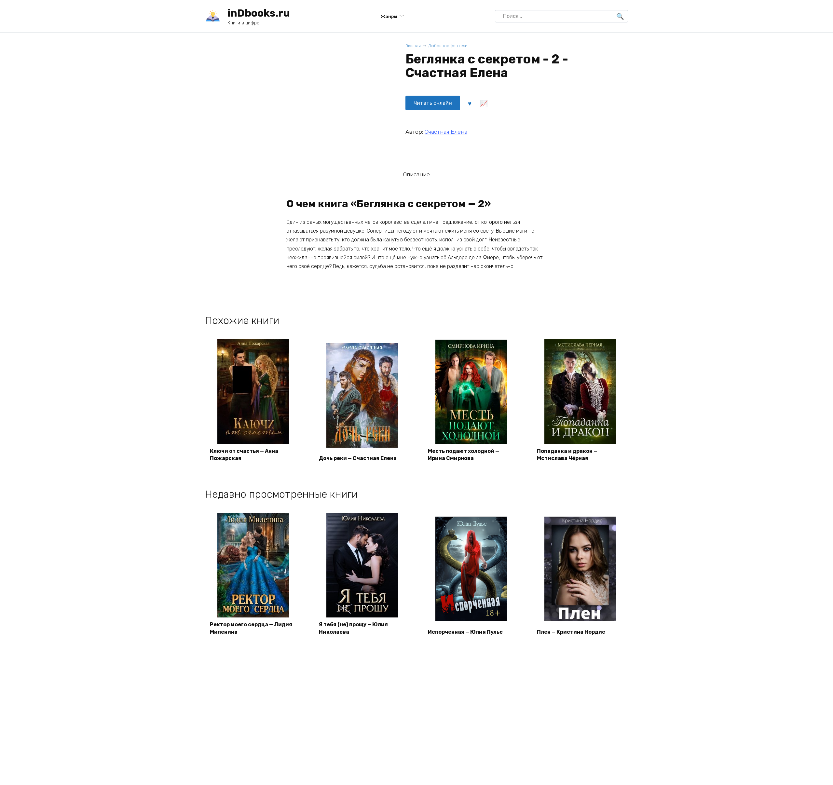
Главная (413, 45)
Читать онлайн (433, 103)
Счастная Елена (446, 132)
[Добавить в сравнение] (483, 103)
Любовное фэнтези (448, 45)
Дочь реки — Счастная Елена (358, 458)
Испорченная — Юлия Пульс (465, 632)
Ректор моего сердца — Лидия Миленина (251, 628)
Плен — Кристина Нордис (571, 632)
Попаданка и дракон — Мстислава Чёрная (567, 454)
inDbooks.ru (258, 13)
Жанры (389, 16)
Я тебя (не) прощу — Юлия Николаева (353, 628)
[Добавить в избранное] (469, 103)
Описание (416, 174)
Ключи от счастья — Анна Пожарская (244, 454)
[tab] (416, 174)
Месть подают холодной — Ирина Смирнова (463, 454)
